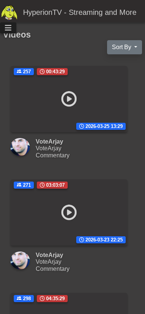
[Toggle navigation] (8, 27)
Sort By (122, 47)
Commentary (53, 155)
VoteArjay (48, 148)
